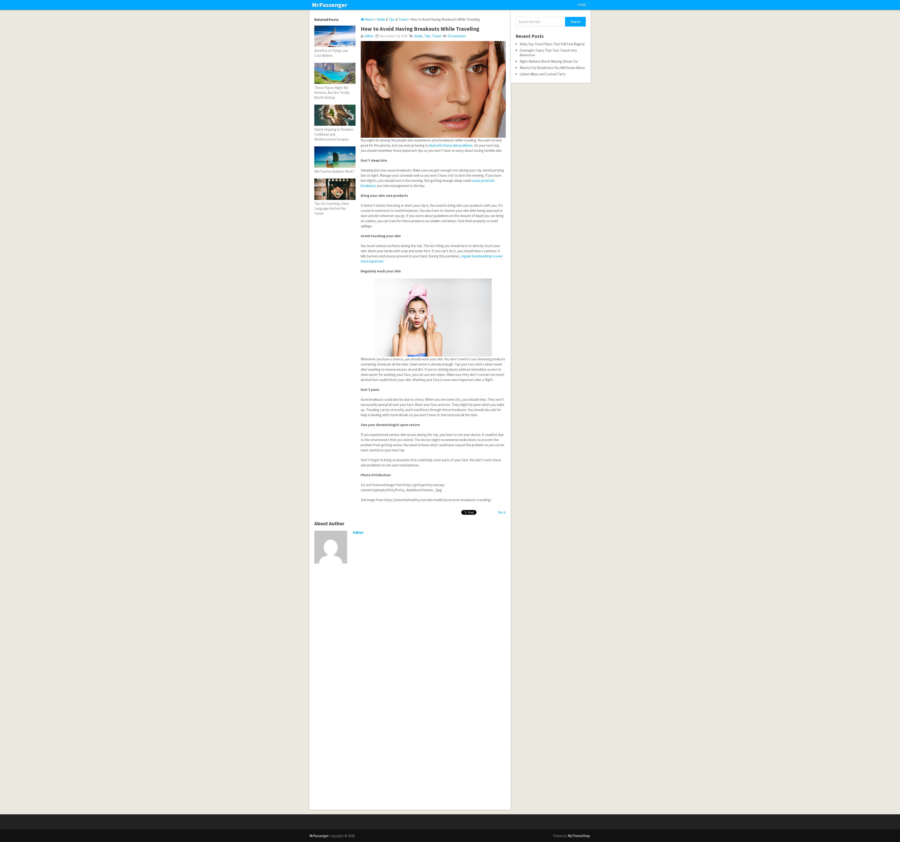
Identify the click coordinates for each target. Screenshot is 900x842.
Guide (381, 19)
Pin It (502, 512)
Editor (369, 36)
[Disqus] (410, 628)
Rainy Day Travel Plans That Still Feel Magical (552, 44)
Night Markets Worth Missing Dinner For (549, 61)
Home (582, 5)
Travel (402, 19)
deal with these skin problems (451, 145)
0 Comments (457, 36)
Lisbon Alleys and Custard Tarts (543, 74)
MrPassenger (329, 5)
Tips (392, 19)
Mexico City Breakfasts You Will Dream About (552, 67)
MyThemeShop (579, 836)
